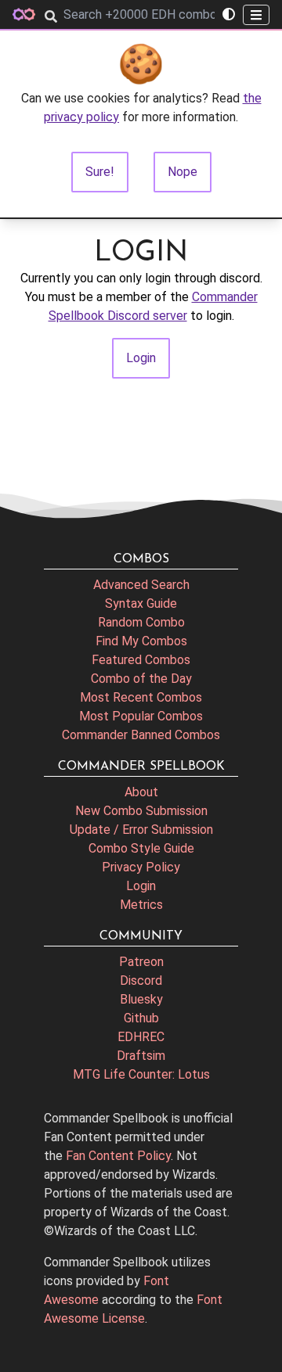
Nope (182, 171)
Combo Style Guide (141, 848)
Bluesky (141, 999)
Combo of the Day (141, 678)
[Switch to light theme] (229, 14)
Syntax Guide (141, 603)
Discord (141, 980)
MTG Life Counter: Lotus (141, 1074)
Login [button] (141, 357)
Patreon (141, 961)
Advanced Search (141, 584)
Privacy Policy (141, 867)
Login (141, 885)
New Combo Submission (141, 810)
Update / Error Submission (141, 829)
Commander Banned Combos (141, 734)
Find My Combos (141, 641)
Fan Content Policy (118, 1155)
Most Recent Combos (141, 697)
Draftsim (141, 1055)
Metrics (141, 904)
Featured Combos (141, 659)
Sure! (99, 171)
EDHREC (141, 1036)
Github (141, 1018)
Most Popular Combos (141, 716)
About (141, 792)
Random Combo (141, 622)
